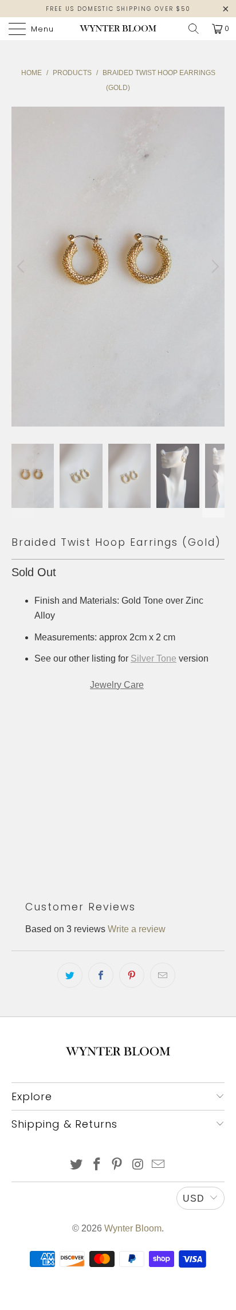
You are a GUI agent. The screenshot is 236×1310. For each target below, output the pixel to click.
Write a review (137, 929)
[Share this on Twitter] (69, 975)
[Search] (193, 28)
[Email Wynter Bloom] (158, 1165)
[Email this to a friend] (162, 975)
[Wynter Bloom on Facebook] (96, 1165)
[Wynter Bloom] (118, 28)
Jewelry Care (117, 685)
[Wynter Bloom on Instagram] (138, 1165)
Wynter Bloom (133, 1228)
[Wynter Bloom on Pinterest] (117, 1165)
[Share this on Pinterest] (131, 975)
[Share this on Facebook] (100, 975)
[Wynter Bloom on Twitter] (76, 1165)
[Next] (213, 267)
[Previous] (22, 267)
